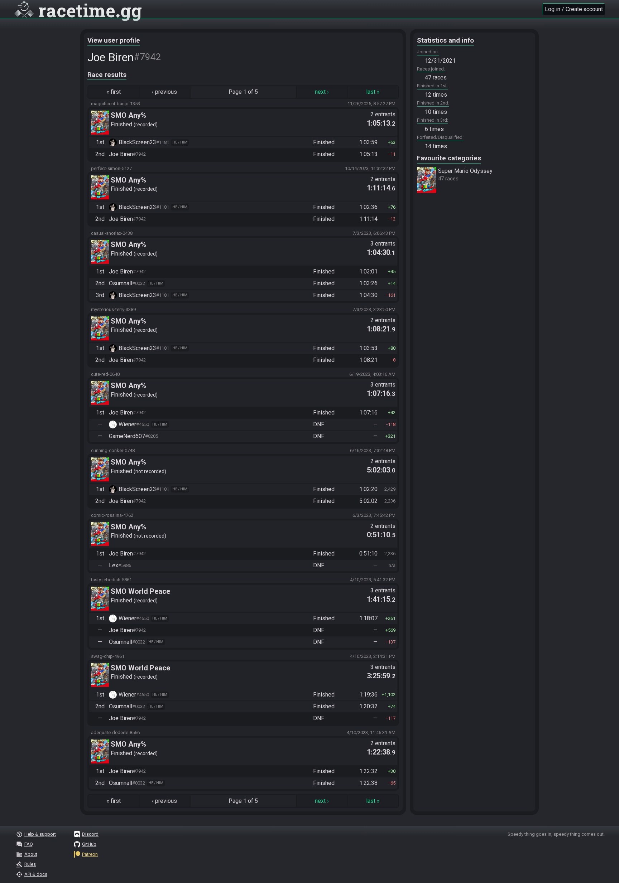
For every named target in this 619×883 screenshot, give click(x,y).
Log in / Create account (574, 9)
